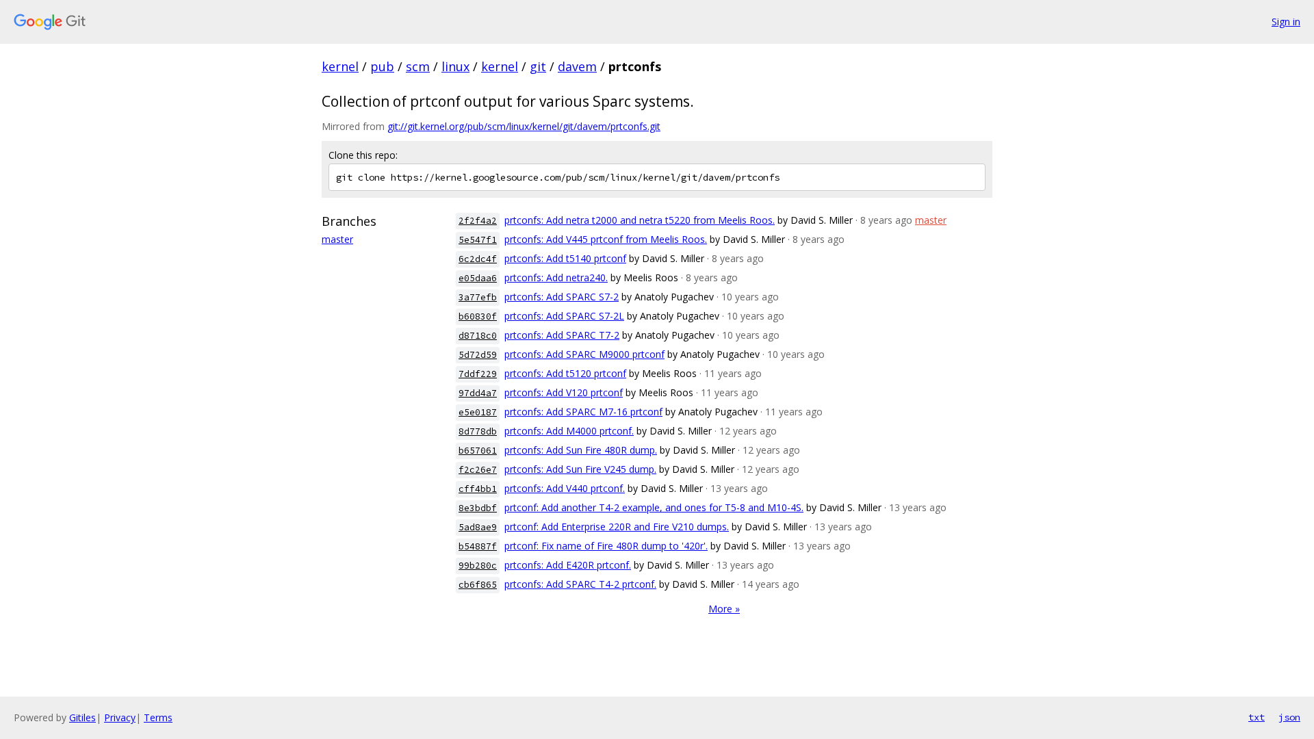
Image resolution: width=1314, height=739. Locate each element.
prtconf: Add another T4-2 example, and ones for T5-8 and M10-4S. (653, 507)
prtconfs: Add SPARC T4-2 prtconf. (580, 584)
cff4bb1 (478, 489)
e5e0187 (478, 412)
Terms (158, 717)
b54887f (478, 546)
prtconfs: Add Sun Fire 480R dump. (580, 449)
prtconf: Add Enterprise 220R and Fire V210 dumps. (616, 526)
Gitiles (82, 717)
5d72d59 (478, 355)
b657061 (478, 450)
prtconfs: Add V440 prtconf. (564, 488)
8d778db (478, 431)
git (538, 66)
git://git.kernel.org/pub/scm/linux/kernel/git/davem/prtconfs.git (523, 126)
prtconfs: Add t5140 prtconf (565, 258)
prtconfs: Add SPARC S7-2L (564, 315)
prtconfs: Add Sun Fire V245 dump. (580, 469)
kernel (340, 66)
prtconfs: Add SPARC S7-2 (561, 296)
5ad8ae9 (478, 527)
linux (455, 66)
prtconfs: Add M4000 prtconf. (569, 430)
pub (382, 66)
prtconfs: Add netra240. (556, 277)
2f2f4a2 (478, 220)
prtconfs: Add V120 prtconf (563, 392)
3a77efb (478, 297)
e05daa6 (478, 278)
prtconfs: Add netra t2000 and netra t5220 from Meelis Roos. (639, 219)
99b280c (478, 565)
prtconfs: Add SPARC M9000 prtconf (584, 354)
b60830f (478, 316)
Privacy (120, 717)
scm (418, 66)
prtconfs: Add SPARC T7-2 (561, 334)
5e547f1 (478, 240)
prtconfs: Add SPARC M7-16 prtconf (583, 411)
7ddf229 (478, 374)
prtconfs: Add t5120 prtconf (565, 373)
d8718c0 (478, 335)
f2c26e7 (478, 470)
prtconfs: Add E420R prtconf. (567, 564)
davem (577, 66)
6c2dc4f (478, 259)
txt (1256, 717)
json (1289, 717)
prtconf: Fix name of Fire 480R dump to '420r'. (606, 545)
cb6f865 (478, 585)
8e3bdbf (478, 508)
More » (724, 608)
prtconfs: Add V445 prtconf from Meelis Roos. (605, 239)
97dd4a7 (478, 393)
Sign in (1286, 21)
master (337, 239)
